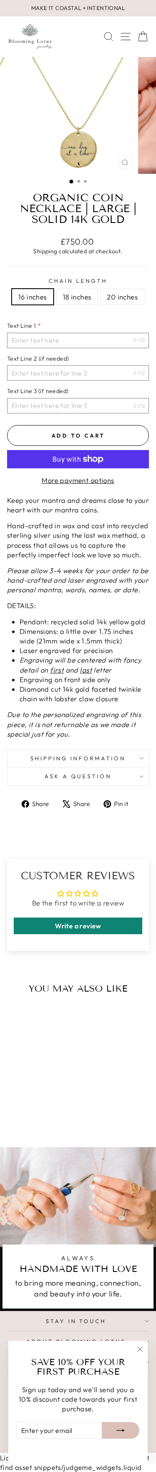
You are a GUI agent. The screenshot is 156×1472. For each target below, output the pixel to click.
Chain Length (78, 280)
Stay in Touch (76, 1321)
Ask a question (78, 776)
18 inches (77, 296)
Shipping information (78, 758)
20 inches (122, 296)
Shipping (45, 251)
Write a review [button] (78, 926)
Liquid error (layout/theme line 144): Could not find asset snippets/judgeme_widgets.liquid (78, 724)
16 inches (32, 296)
